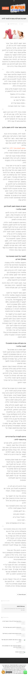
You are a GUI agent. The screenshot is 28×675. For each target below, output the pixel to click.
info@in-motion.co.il (8, 673)
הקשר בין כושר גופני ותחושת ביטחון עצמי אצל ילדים (11, 640)
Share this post (22, 594)
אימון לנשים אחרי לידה (17, 148)
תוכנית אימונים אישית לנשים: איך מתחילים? (12, 633)
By (13, 23)
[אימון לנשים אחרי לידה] (14, 34)
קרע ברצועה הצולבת (19, 651)
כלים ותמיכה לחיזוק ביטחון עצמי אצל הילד (12, 627)
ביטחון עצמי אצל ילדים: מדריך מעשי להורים (12, 621)
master (22, 23)
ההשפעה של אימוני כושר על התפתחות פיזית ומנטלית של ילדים (11, 646)
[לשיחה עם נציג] (3, 672)
